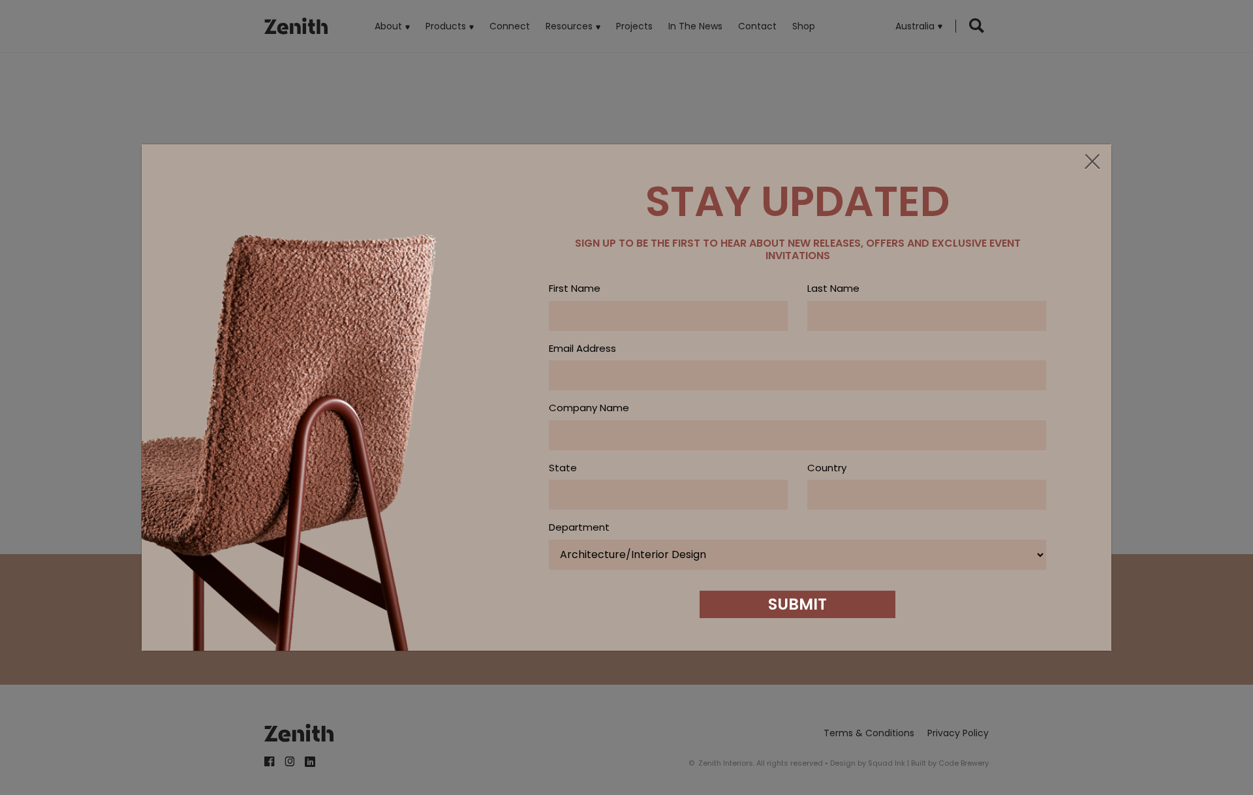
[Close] (1092, 162)
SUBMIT (797, 604)
